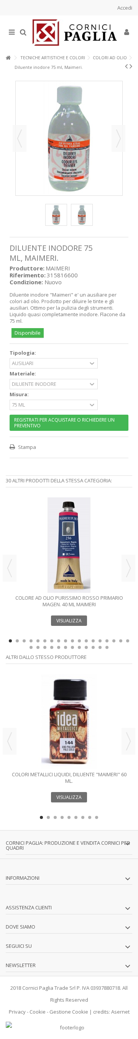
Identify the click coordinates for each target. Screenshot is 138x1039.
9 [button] (65, 640)
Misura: (20, 394)
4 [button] (31, 640)
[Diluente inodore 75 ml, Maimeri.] (56, 214)
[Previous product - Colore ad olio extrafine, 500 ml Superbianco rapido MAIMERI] (126, 66)
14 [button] (100, 640)
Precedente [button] (19, 138)
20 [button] (37, 647)
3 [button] (24, 640)
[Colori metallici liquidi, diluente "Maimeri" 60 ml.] (69, 721)
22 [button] (51, 647)
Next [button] (128, 568)
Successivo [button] (118, 138)
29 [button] (100, 647)
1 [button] (10, 640)
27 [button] (86, 647)
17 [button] (120, 640)
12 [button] (86, 640)
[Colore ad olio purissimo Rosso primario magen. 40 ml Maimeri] (69, 545)
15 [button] (106, 640)
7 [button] (51, 640)
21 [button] (44, 647)
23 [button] (58, 647)
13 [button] (93, 640)
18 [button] (127, 640)
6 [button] (44, 640)
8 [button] (58, 640)
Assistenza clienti (29, 907)
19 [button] (31, 647)
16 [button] (113, 640)
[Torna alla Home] (8, 58)
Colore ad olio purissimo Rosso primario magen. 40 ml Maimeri (69, 601)
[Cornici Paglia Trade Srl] (75, 32)
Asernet (120, 1011)
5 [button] (37, 640)
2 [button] (17, 640)
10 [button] (72, 640)
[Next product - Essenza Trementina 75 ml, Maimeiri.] (131, 66)
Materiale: (23, 373)
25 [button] (72, 647)
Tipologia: (23, 353)
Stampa (26, 447)
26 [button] (79, 647)
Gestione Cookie (68, 1011)
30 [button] (106, 647)
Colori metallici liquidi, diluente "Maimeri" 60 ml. (69, 777)
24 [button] (65, 647)
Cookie (38, 1011)
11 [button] (79, 640)
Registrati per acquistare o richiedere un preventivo (64, 423)
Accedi (124, 7)
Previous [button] (9, 568)
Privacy (17, 1011)
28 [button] (93, 647)
